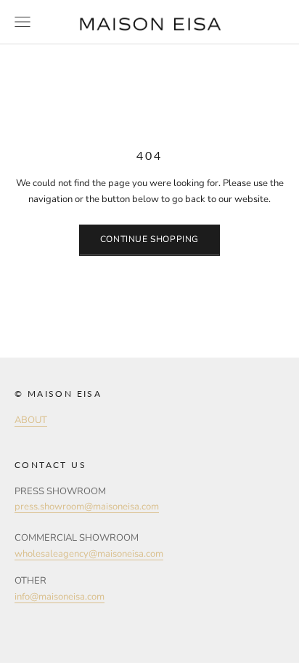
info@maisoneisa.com (60, 596)
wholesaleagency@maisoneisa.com (89, 553)
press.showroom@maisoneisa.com (87, 506)
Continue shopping (149, 239)
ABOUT (31, 420)
